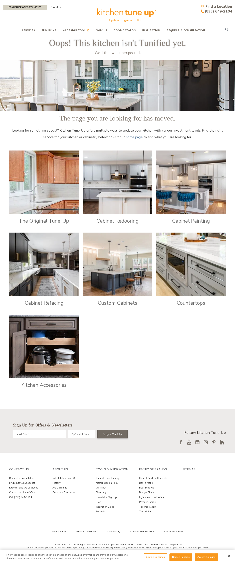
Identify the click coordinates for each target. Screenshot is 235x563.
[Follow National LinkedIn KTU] (197, 442)
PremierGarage (147, 502)
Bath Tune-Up (146, 487)
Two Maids (145, 511)
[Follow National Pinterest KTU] (214, 442)
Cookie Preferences (173, 531)
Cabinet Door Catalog (108, 478)
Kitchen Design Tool (107, 483)
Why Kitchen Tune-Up (64, 478)
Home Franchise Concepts (153, 478)
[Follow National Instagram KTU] (205, 442)
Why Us (101, 30)
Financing (49, 30)
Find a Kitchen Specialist (22, 483)
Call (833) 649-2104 (20, 497)
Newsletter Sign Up (106, 497)
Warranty (101, 487)
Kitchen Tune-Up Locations (23, 487)
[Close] (229, 556)
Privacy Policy (59, 531)
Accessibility (113, 531)
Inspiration (151, 30)
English (55, 7)
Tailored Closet (147, 507)
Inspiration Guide (105, 507)
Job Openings (60, 487)
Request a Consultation (21, 478)
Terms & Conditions (86, 531)
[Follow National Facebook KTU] (181, 442)
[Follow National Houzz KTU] (222, 442)
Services (28, 30)
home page (134, 137)
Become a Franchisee (64, 492)
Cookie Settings (155, 557)
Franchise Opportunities (24, 7)
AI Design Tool (74, 30)
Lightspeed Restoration (151, 497)
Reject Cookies (181, 557)
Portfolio (100, 511)
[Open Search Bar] (226, 30)
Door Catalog (125, 30)
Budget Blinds (147, 492)
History (57, 483)
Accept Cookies (206, 557)
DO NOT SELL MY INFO (142, 531)
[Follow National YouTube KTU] (189, 442)
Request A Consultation (186, 30)
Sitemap (188, 469)
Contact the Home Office (22, 492)
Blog (98, 502)
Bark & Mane (146, 483)
